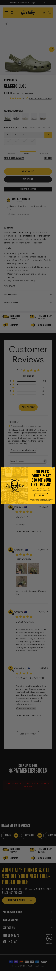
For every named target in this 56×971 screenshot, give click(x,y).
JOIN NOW (41, 495)
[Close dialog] (53, 468)
